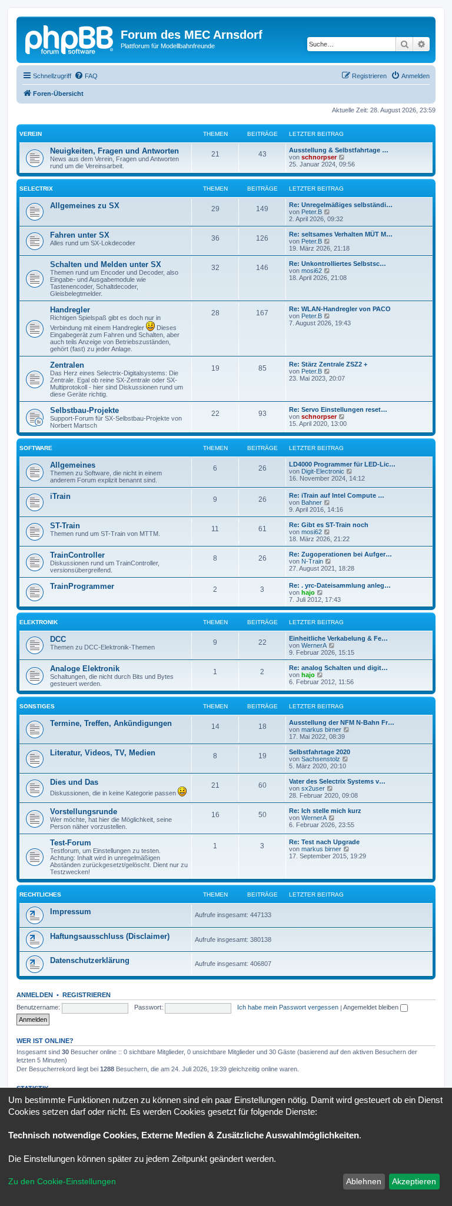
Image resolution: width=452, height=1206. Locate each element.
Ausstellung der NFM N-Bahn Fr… (341, 722)
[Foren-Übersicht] (70, 38)
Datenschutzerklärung (89, 960)
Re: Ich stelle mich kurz (325, 810)
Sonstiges (37, 706)
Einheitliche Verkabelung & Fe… (338, 638)
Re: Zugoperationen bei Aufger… (340, 554)
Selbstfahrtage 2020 (319, 751)
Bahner (311, 502)
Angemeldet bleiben (371, 1007)
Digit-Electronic (322, 471)
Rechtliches (40, 894)
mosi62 (311, 270)
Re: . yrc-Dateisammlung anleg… (340, 585)
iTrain (60, 496)
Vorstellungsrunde (83, 811)
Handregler (70, 309)
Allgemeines (72, 465)
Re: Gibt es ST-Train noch (328, 524)
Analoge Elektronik (84, 668)
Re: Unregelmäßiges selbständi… (341, 204)
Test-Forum (70, 842)
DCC (58, 639)
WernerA (314, 645)
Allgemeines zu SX (84, 205)
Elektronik (38, 622)
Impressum (70, 911)
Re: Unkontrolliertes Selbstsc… (337, 263)
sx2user (313, 788)
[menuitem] (86, 76)
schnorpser (319, 157)
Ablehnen (363, 1181)
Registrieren (86, 994)
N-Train (312, 561)
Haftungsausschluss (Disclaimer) (110, 936)
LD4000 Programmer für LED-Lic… (342, 464)
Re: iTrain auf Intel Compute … (336, 495)
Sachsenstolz (320, 758)
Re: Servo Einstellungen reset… (338, 409)
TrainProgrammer (82, 586)
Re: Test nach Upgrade (324, 841)
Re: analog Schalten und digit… (338, 667)
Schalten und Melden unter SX (105, 264)
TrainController (77, 555)
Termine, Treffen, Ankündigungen (111, 723)
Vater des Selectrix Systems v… (337, 781)
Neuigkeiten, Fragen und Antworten (114, 150)
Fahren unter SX (79, 235)
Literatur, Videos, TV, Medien (102, 752)
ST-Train (65, 525)
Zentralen (67, 365)
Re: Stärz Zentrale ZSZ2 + (328, 364)
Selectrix (36, 188)
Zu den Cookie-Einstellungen (62, 1181)
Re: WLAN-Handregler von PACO (340, 308)
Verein (30, 134)
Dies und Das (74, 782)
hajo (308, 592)
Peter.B (311, 211)
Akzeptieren (414, 1181)
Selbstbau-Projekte (84, 410)
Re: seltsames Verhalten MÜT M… (341, 234)
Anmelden (34, 994)
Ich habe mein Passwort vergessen (287, 1007)
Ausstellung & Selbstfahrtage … (338, 150)
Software (35, 448)
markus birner (321, 729)
